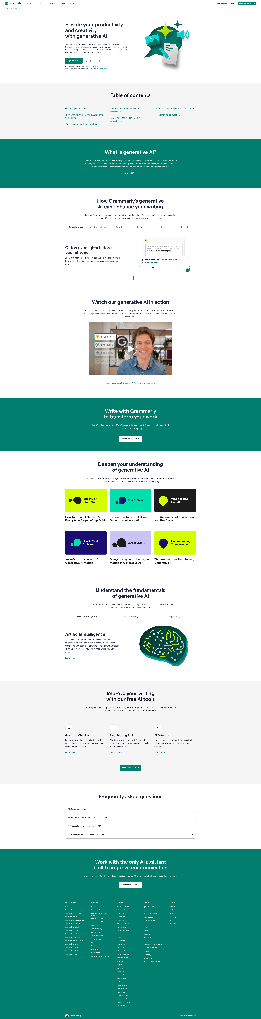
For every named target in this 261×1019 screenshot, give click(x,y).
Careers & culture (149, 920)
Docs (66, 906)
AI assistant (95, 925)
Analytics (120, 968)
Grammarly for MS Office (73, 937)
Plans (93, 906)
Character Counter (123, 951)
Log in (233, 3)
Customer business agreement (153, 944)
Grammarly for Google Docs (74, 941)
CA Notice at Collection (99, 69)
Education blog (96, 949)
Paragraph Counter (123, 954)
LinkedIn (174, 924)
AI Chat (119, 937)
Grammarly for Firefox (72, 930)
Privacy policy (148, 937)
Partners (146, 931)
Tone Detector (122, 944)
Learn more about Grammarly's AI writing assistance (129, 383)
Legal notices (148, 958)
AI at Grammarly (96, 929)
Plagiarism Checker (123, 910)
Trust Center (148, 934)
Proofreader (121, 1006)
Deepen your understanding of (125, 108)
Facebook (175, 913)
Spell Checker (121, 992)
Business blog (95, 953)
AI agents (120, 913)
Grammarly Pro (96, 910)
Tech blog (94, 946)
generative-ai (15, 8)
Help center (173, 906)
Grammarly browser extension (75, 920)
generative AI (116, 112)
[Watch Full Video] (130, 348)
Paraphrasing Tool (123, 930)
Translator (120, 934)
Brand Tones (121, 971)
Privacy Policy (69, 69)
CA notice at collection (151, 948)
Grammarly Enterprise (98, 918)
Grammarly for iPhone (72, 948)
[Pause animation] (133, 278)
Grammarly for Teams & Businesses (98, 914)
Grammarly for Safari (72, 927)
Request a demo (221, 3)
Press (145, 924)
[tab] (76, 227)
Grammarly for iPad (71, 951)
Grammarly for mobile (72, 944)
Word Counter (122, 948)
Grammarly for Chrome (72, 923)
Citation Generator (123, 923)
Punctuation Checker (124, 999)
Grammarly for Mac (71, 917)
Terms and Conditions (91, 66)
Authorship (120, 975)
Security (146, 951)
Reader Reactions (122, 985)
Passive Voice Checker (124, 1002)
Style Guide (121, 961)
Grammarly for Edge (71, 934)
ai (7, 8)
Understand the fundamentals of (125, 118)
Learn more (129, 173)
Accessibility (147, 955)
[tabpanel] (130, 255)
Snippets (120, 965)
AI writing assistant (97, 936)
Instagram (175, 917)
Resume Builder (122, 989)
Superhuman (150, 907)
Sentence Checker (123, 995)
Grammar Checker (123, 906)
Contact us (173, 910)
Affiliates (146, 927)
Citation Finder (122, 978)
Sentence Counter (123, 958)
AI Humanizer (121, 920)
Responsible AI (148, 917)
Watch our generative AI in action (81, 124)
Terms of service (149, 941)
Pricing (64, 3)
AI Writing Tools (122, 941)
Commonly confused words (100, 956)
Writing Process (96, 939)
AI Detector (121, 917)
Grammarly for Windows (73, 913)
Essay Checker (122, 927)
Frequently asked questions (168, 115)
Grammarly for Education (99, 922)
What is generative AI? (76, 108)
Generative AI (95, 932)
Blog (92, 942)
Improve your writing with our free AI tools (175, 108)
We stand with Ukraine (151, 913)
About (145, 910)
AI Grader (120, 982)
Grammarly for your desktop (74, 910)
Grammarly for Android (72, 954)
